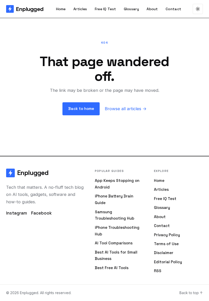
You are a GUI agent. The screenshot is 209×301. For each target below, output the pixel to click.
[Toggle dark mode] (198, 9)
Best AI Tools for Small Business (116, 255)
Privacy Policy (167, 234)
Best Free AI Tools (111, 267)
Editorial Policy (168, 261)
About (152, 9)
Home (61, 9)
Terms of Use (166, 243)
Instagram (16, 213)
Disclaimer (163, 252)
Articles (80, 9)
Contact (173, 9)
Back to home (81, 108)
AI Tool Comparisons (114, 243)
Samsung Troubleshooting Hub (114, 215)
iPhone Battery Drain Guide (114, 199)
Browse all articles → (126, 108)
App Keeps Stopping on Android (117, 184)
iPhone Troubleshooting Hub (117, 230)
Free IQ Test (105, 9)
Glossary (131, 9)
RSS (157, 270)
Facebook (41, 213)
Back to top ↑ (191, 293)
